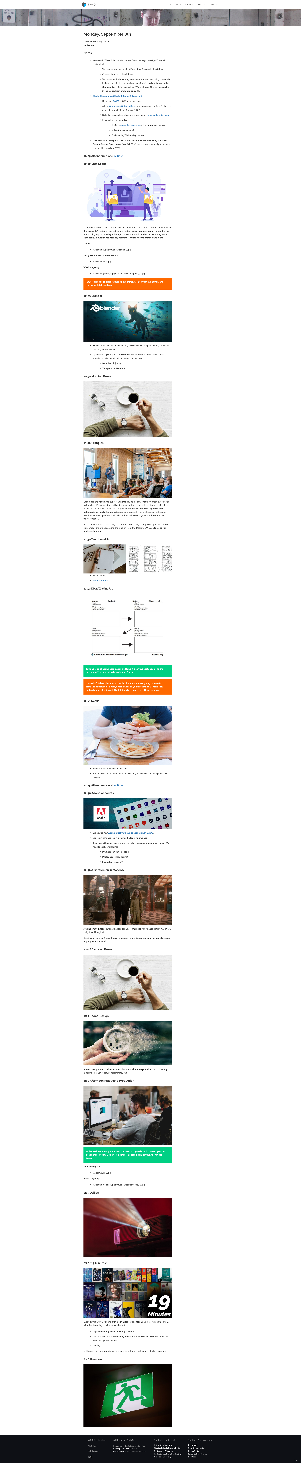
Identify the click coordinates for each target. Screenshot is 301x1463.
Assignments (190, 5)
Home (170, 5)
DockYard (192, 1457)
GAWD (116, 101)
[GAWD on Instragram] (90, 1457)
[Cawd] (84, 4)
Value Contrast (100, 580)
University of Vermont (163, 1445)
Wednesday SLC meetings (122, 106)
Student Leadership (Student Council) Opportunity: (118, 95)
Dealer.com (192, 1445)
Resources (202, 5)
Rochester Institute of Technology (168, 1454)
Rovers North (193, 1451)
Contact (214, 5)
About (178, 5)
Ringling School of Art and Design (167, 1448)
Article (118, 156)
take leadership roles (158, 114)
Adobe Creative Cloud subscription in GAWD (130, 832)
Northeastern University (164, 1451)
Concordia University (162, 1457)
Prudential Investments (197, 1454)
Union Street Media (196, 1448)
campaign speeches (130, 125)
